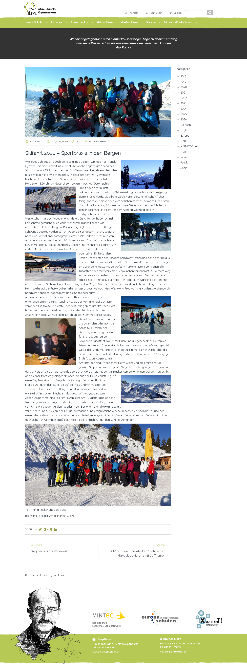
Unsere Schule (33, 22)
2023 (183, 103)
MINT (183, 141)
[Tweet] (40, 529)
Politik (184, 162)
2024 (183, 108)
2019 (183, 81)
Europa (185, 135)
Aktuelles (56, 22)
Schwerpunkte (79, 22)
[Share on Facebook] (36, 529)
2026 (183, 119)
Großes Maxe (129, 22)
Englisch (185, 130)
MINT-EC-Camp (189, 146)
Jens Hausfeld (98, 141)
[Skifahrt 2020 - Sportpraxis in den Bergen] (98, 102)
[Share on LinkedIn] (55, 529)
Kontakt (134, 12)
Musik (183, 151)
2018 (183, 76)
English (178, 12)
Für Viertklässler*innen (178, 22)
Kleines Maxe (104, 22)
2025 (183, 114)
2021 (183, 92)
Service (151, 22)
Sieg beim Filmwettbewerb (49, 551)
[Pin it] (51, 529)
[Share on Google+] (46, 529)
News (58, 141)
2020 (53, 141)
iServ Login (156, 12)
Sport (65, 141)
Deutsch (185, 124)
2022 (183, 98)
